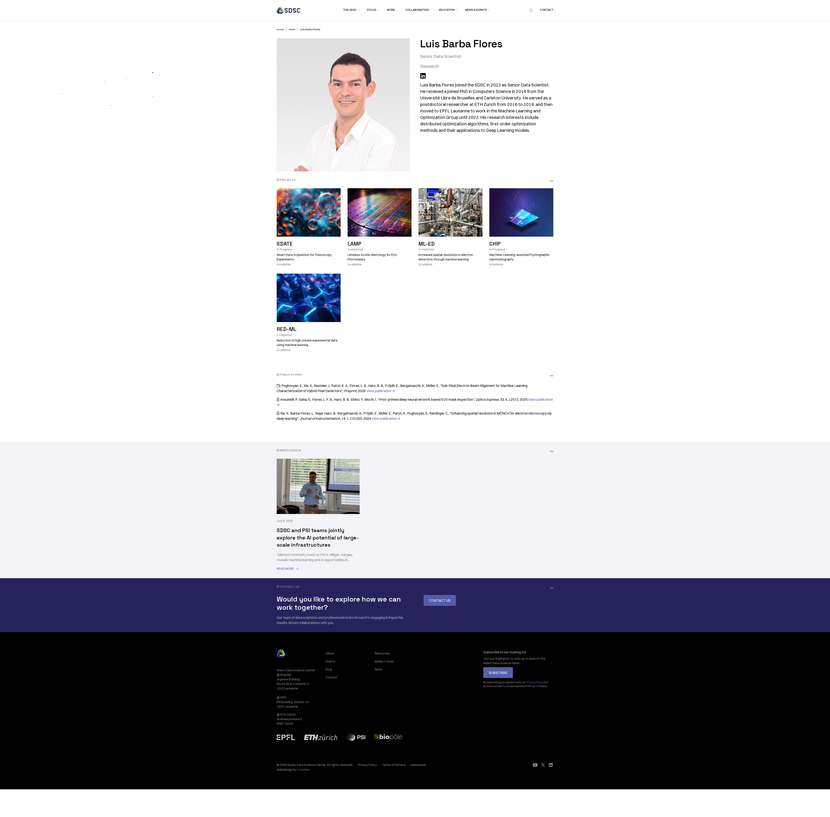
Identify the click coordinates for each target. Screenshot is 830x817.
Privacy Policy (367, 765)
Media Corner (384, 661)
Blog (329, 669)
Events (330, 661)
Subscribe (498, 672)
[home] (288, 10)
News (379, 669)
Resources (382, 653)
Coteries (303, 770)
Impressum (418, 765)
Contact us (439, 600)
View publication (380, 391)
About (330, 653)
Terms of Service (393, 765)
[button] (350, 10)
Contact (332, 677)
